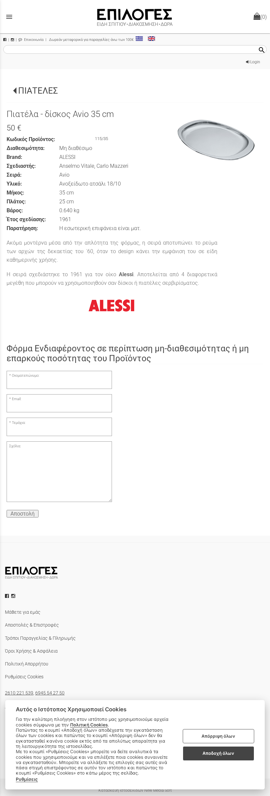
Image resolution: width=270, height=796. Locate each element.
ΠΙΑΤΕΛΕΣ (38, 91)
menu (9, 17)
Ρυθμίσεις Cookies (24, 676)
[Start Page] (135, 16)
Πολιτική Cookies (89, 724)
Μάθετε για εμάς (22, 612)
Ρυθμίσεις (27, 779)
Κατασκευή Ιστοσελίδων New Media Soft (135, 790)
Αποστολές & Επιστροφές (32, 625)
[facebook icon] (7, 596)
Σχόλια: (15, 446)
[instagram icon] (13, 596)
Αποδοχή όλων (218, 753)
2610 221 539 (19, 692)
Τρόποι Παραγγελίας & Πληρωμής (40, 638)
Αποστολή (23, 514)
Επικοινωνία (33, 40)
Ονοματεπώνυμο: (25, 375)
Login (254, 62)
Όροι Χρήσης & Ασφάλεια (31, 651)
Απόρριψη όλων (218, 736)
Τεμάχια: (18, 423)
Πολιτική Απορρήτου (26, 663)
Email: (16, 399)
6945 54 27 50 (50, 692)
